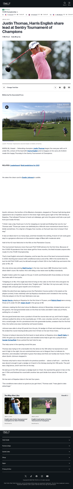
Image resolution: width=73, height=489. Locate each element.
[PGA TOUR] (6, 432)
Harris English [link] (32, 151)
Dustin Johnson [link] (28, 177)
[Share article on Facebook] (60, 87)
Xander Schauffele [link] (9, 340)
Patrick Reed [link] (56, 300)
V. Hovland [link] (34, 15)
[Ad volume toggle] (7, 107)
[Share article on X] (55, 87)
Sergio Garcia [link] (7, 300)
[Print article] (64, 87)
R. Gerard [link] (10, 15)
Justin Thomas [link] (38, 148)
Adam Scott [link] (25, 303)
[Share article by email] (69, 87)
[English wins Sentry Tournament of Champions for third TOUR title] (17, 406)
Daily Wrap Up (8, 423)
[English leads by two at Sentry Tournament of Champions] (44, 406)
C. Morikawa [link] (59, 15)
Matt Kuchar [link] (27, 268)
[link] (6, 4)
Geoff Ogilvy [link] (62, 335)
